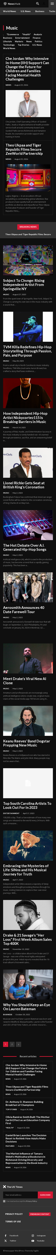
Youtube (40, 1241)
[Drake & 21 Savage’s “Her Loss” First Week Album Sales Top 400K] (28, 915)
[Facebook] (5, 1235)
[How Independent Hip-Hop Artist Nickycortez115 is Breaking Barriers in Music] (28, 393)
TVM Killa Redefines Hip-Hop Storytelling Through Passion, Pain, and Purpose (27, 351)
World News (9, 48)
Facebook (14, 1235)
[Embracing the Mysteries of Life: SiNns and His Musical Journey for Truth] (28, 846)
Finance (36, 38)
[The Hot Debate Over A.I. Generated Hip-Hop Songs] (28, 525)
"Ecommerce (13, 34)
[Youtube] (32, 1240)
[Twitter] (5, 1240)
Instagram (41, 1235)
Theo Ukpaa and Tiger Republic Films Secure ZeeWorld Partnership (24, 149)
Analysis (38, 34)
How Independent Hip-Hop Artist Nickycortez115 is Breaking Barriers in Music (25, 417)
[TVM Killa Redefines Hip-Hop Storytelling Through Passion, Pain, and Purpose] (28, 327)
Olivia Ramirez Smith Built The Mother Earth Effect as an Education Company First (28, 1120)
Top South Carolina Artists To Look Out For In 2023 (27, 805)
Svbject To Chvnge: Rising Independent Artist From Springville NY (23, 284)
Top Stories (23, 45)
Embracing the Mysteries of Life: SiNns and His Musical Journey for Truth (26, 870)
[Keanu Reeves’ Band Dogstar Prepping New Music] (28, 721)
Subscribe (45, 1195)
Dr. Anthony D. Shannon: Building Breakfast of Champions (24, 1103)
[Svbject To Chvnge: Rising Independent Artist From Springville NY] (28, 260)
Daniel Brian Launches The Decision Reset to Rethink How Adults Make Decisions (26, 1138)
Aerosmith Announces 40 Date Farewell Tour (23, 609)
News (29, 41)
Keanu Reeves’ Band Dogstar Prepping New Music (26, 743)
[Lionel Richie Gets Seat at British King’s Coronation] (28, 463)
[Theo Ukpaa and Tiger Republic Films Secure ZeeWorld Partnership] (28, 177)
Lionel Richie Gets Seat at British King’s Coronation (24, 485)
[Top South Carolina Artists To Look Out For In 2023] (28, 783)
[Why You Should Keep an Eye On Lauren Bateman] (28, 985)
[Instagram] (32, 1235)
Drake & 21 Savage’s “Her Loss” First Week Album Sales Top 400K (27, 939)
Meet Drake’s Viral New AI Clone (24, 680)
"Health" (26, 34)
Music (6, 294)
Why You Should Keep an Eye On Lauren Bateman (26, 1007)
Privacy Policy (31, 1201)
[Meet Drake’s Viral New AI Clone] (28, 658)
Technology (9, 45)
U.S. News (37, 45)
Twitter (13, 1241)
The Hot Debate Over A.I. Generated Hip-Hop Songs (24, 547)
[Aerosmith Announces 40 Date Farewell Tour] (28, 587)
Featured (10, 1146)
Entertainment (22, 38)
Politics (38, 41)
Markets (19, 41)
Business (7, 38)
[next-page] (18, 1044)
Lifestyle (7, 41)
